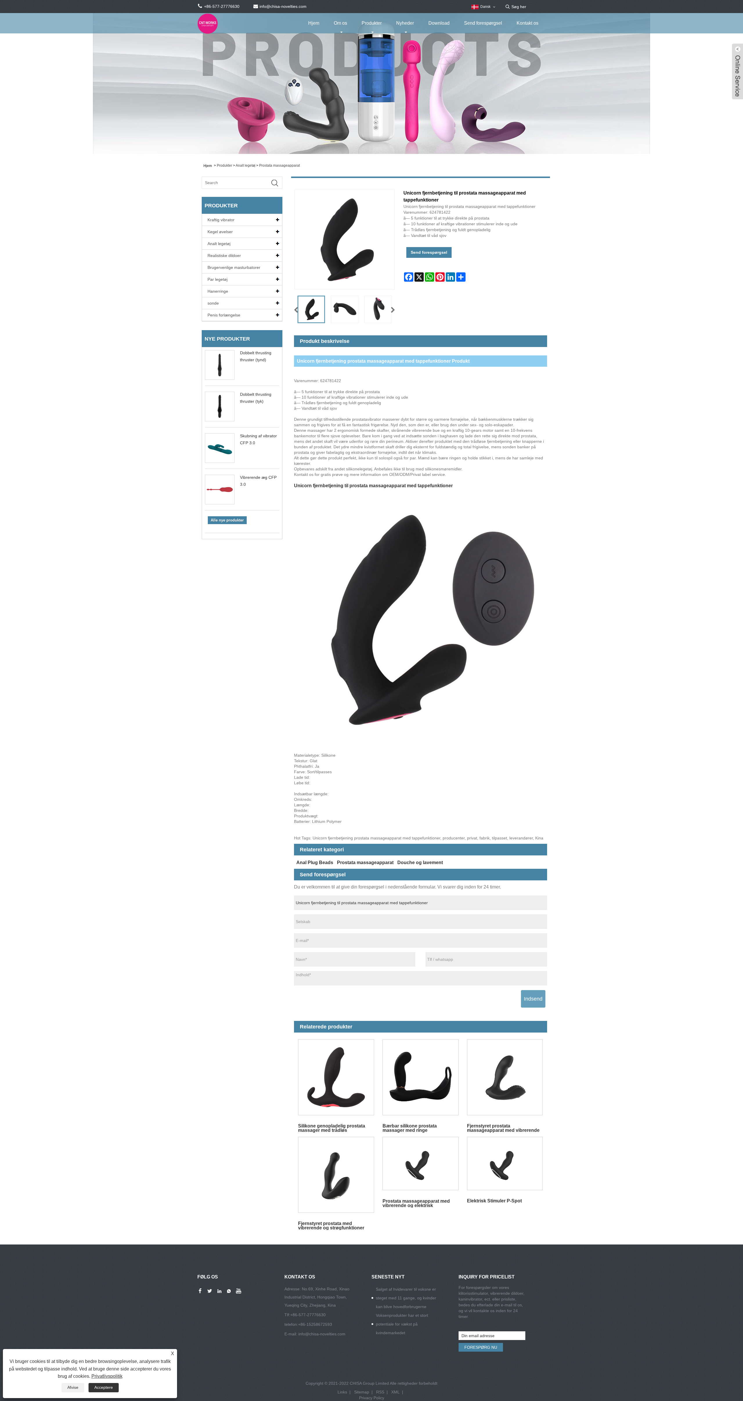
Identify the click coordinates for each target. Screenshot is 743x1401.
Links (342, 1392)
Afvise (72, 1387)
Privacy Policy (371, 1397)
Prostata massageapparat (279, 165)
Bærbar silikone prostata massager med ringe (410, 1127)
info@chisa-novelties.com (321, 1334)
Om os (340, 23)
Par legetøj (218, 279)
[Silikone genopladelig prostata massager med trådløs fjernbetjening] (336, 1077)
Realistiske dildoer (224, 255)
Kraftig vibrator (221, 219)
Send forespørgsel (483, 23)
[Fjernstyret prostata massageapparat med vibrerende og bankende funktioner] (505, 1077)
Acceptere (103, 1387)
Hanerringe (218, 291)
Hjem (313, 23)
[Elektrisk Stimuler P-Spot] (505, 1164)
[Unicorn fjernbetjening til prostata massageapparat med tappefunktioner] (311, 309)
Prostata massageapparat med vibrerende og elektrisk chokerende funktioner (416, 1203)
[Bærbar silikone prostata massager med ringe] (420, 1077)
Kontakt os (527, 23)
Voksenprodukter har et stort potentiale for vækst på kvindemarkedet (402, 1324)
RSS (380, 1392)
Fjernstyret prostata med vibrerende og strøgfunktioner (331, 1225)
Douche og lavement (420, 862)
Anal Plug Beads (314, 862)
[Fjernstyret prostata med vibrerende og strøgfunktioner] (336, 1175)
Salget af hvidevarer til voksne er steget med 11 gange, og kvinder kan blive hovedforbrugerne (406, 1298)
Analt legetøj (245, 165)
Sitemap (361, 1392)
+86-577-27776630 (308, 1314)
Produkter (372, 23)
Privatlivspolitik (106, 1376)
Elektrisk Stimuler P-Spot (494, 1200)
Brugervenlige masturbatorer (234, 267)
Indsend (533, 999)
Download (439, 23)
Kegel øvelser (220, 231)
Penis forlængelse (224, 315)
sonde (213, 303)
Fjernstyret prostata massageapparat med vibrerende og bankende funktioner (503, 1127)
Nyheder (405, 23)
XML (395, 1392)
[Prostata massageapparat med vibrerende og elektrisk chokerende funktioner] (420, 1164)
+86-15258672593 (315, 1324)
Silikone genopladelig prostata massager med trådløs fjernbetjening (331, 1127)
